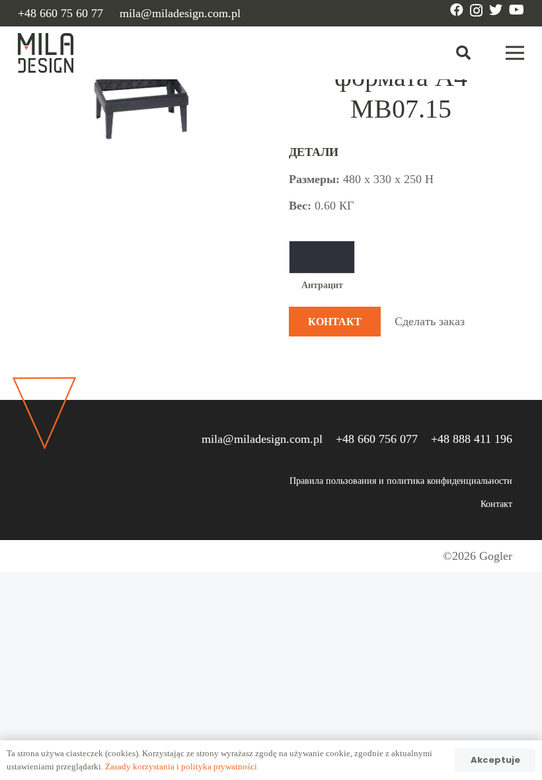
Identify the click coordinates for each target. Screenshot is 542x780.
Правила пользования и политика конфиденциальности (401, 481)
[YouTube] (516, 10)
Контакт (496, 504)
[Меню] (515, 52)
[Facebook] (456, 10)
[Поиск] (463, 52)
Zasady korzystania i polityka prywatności (181, 766)
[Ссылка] (45, 53)
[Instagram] (476, 10)
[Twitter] (495, 10)
